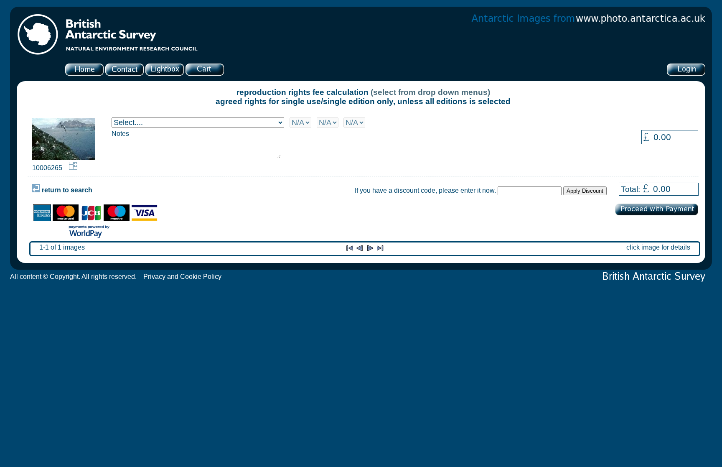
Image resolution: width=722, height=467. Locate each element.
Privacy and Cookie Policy (182, 276)
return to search (66, 190)
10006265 (47, 167)
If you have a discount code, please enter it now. (425, 190)
